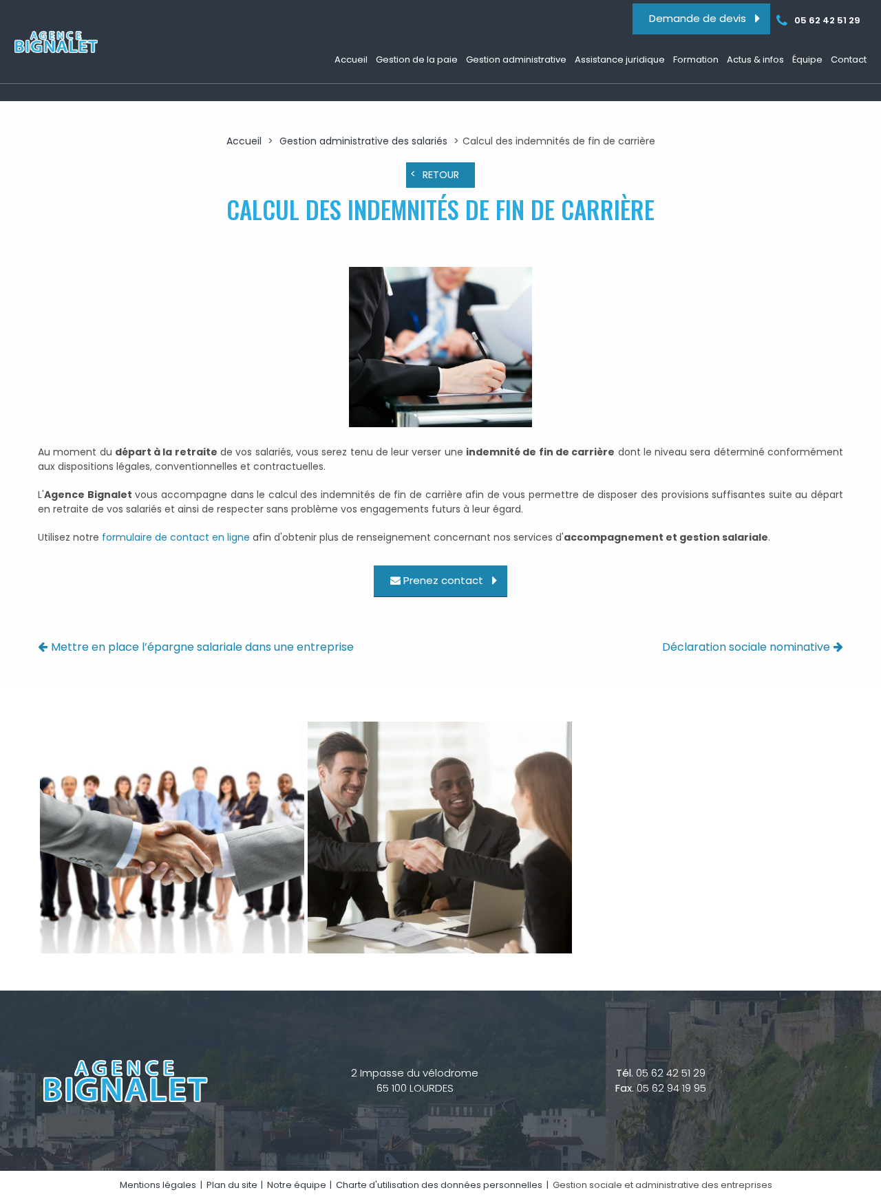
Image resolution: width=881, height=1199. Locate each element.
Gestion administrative (516, 59)
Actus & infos (755, 59)
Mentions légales (158, 1184)
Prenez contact (443, 581)
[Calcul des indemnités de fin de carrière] (441, 349)
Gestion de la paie (417, 59)
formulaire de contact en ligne (176, 537)
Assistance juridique (620, 59)
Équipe (807, 59)
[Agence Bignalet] (55, 42)
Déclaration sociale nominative (746, 647)
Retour (441, 175)
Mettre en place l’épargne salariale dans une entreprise (202, 647)
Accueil (351, 59)
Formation (696, 59)
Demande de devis (697, 18)
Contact (849, 59)
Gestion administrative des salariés (363, 141)
